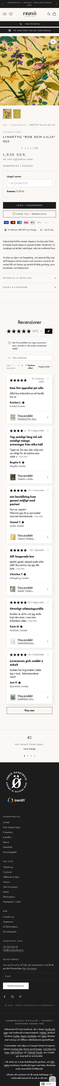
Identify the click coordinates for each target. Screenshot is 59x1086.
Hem (5, 124)
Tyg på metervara (18, 124)
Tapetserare (8, 921)
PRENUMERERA (29, 1075)
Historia (6, 881)
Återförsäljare (9, 896)
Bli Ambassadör (10, 931)
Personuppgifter (10, 852)
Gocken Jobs (12, 132)
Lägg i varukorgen (30, 205)
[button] (41, 331)
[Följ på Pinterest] (20, 996)
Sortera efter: (31, 366)
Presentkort (8, 832)
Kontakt (6, 822)
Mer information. (43, 1055)
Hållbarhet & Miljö (11, 877)
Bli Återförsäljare (10, 926)
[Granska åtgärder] (48, 379)
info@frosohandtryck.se (13, 950)
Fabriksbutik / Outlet (12, 901)
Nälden (43, 1032)
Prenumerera (15, 986)
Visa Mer (23, 457)
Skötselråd (7, 847)
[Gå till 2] (17, 114)
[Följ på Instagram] (12, 996)
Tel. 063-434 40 (10, 946)
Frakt (15, 159)
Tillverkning (8, 867)
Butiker (6, 891)
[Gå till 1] (7, 114)
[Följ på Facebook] (4, 996)
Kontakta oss (8, 916)
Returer (6, 842)
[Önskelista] (10, 14)
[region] (29, 743)
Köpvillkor (7, 837)
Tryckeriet (7, 872)
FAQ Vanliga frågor (11, 827)
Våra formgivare (10, 886)
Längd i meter (14, 176)
